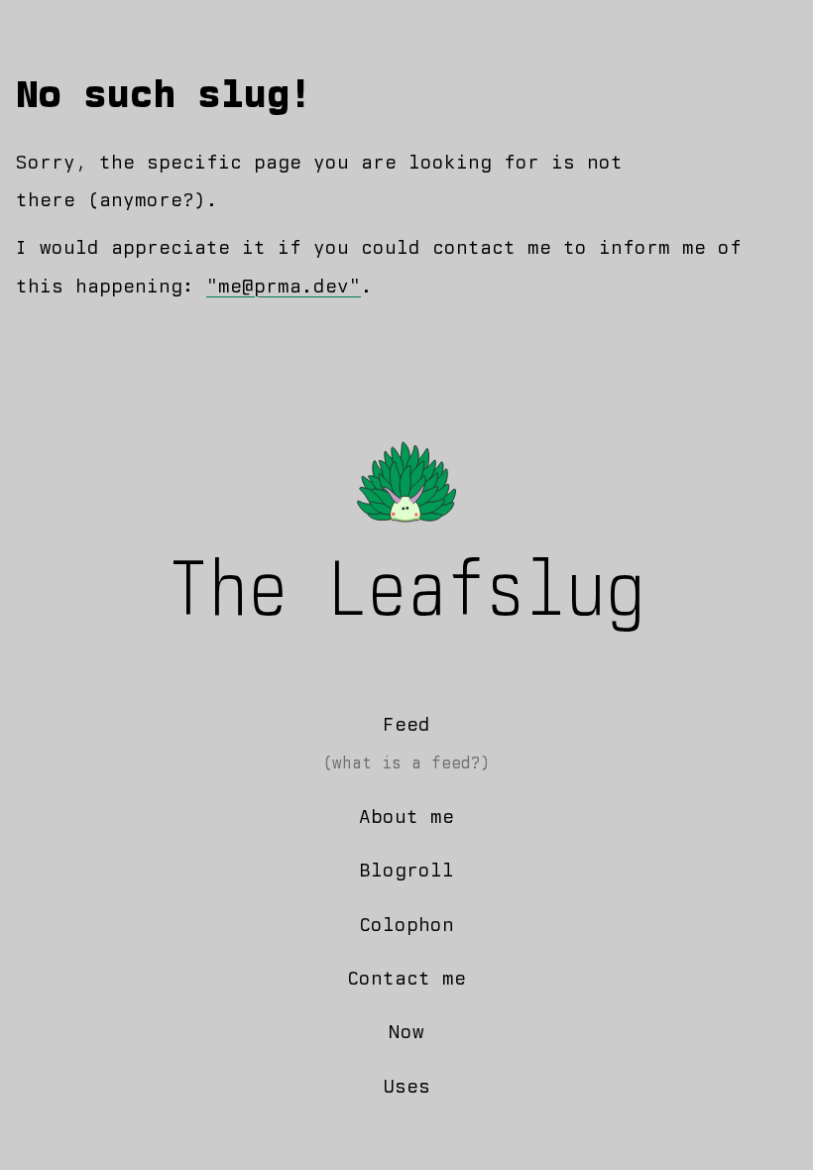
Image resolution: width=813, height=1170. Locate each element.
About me (406, 816)
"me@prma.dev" (283, 286)
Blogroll (406, 870)
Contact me (406, 978)
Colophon (406, 924)
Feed (406, 724)
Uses (406, 1086)
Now (406, 1031)
